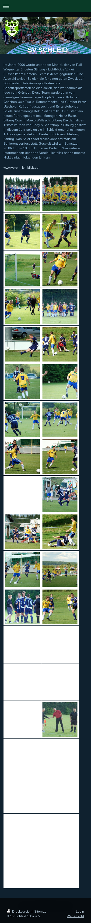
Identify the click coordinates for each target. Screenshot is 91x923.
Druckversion (21, 911)
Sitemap (40, 911)
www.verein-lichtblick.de (21, 167)
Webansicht (75, 916)
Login (80, 911)
